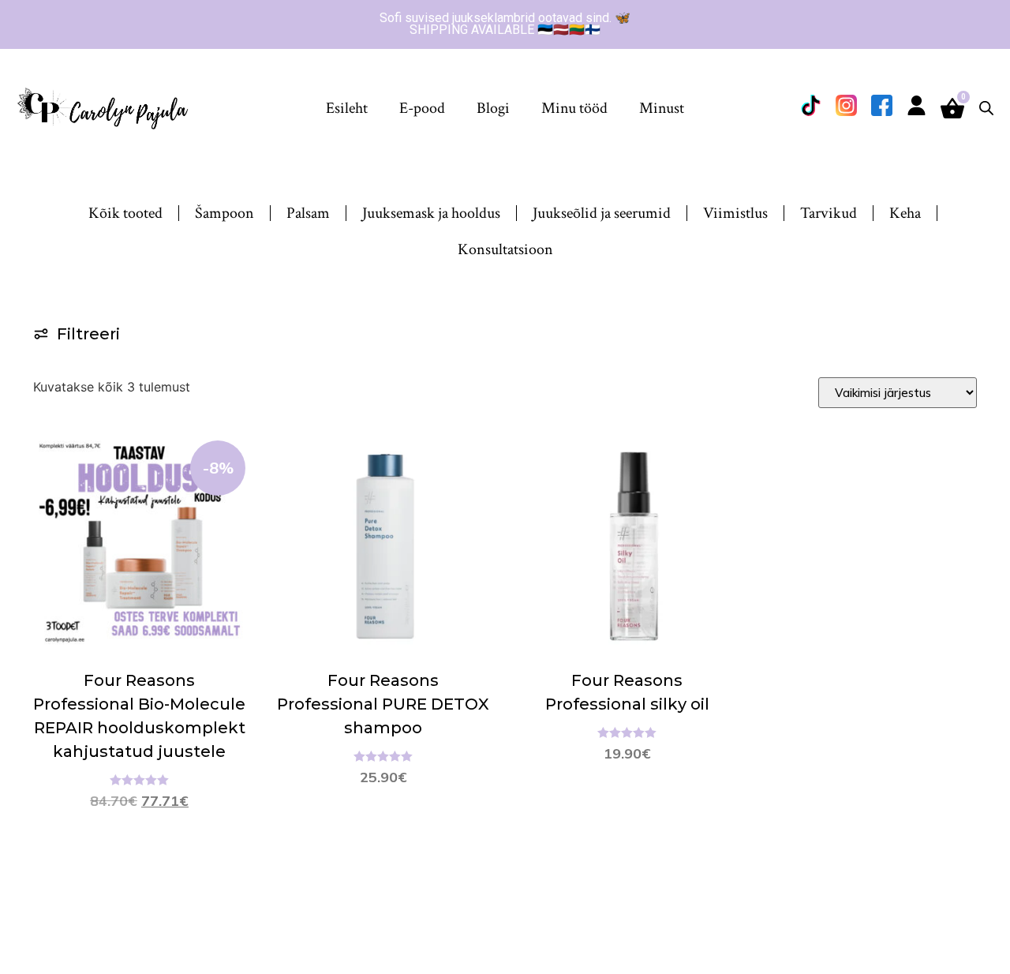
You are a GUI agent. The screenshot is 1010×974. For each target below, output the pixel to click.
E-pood (422, 108)
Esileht (347, 108)
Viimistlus (735, 213)
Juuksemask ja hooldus (431, 213)
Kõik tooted (125, 213)
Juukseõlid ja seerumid (602, 213)
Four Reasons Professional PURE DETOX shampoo (383, 704)
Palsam (308, 213)
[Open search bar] (986, 107)
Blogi (493, 108)
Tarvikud (828, 213)
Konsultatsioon (505, 249)
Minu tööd (574, 108)
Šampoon (224, 213)
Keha (905, 213)
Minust (661, 108)
